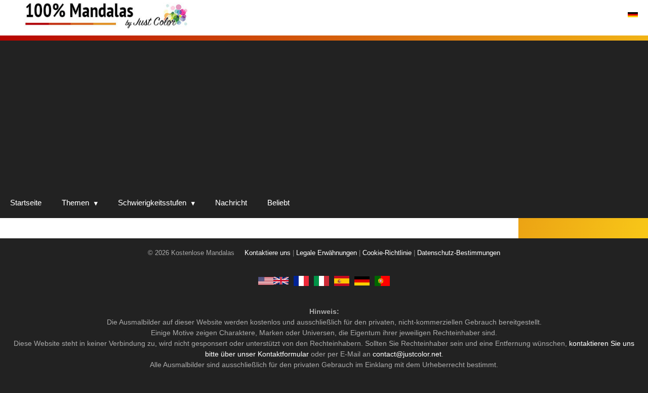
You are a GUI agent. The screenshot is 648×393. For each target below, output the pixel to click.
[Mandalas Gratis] (341, 280)
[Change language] (633, 14)
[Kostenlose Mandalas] (146, 15)
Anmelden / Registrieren (571, 15)
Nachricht (231, 202)
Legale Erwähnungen (326, 253)
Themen (75, 202)
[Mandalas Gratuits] (301, 280)
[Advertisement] (324, 112)
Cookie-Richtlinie (387, 253)
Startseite (26, 202)
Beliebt (278, 202)
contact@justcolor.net (407, 354)
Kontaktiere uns (268, 253)
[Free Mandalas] (273, 280)
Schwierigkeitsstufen (152, 202)
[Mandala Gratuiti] (321, 280)
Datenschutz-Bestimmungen (458, 253)
